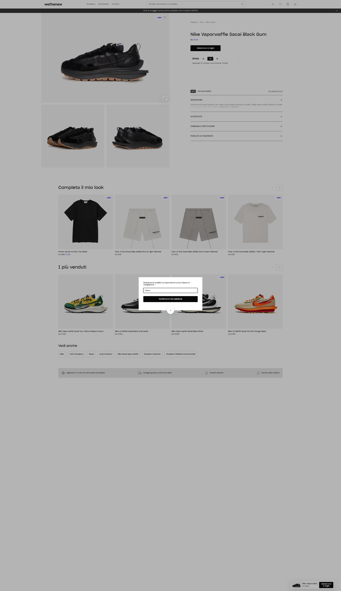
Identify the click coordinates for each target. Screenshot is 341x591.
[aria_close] (170, 310)
